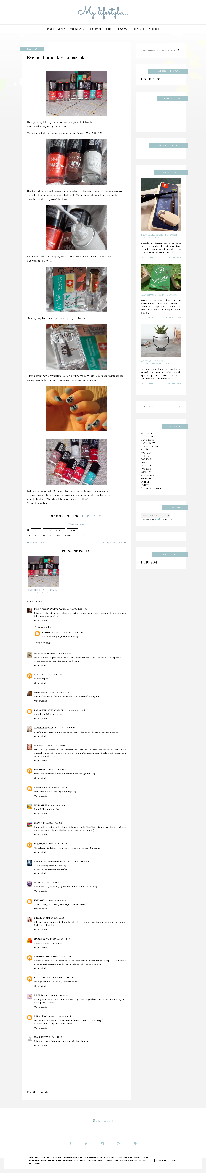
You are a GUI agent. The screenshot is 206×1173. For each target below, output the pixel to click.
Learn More (161, 1161)
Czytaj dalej (147, 257)
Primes (38, 918)
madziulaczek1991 (44, 653)
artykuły (146, 433)
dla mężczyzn (149, 446)
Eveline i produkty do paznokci (43, 591)
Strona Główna (56, 29)
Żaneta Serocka (44, 728)
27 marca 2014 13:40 (52, 674)
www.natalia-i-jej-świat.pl (50, 861)
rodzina (146, 469)
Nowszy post (37, 542)
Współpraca (77, 29)
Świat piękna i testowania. (50, 609)
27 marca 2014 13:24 (66, 653)
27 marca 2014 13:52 (59, 692)
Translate (166, 519)
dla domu (147, 436)
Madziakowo (41, 939)
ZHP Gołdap (41, 1016)
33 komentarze (173, 257)
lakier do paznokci (54, 530)
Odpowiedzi (44, 627)
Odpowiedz (40, 620)
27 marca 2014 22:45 (57, 900)
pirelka (38, 995)
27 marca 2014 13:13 (77, 609)
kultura (146, 453)
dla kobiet (148, 443)
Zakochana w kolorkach (49, 710)
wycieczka (147, 475)
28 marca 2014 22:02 (61, 939)
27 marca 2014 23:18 (53, 918)
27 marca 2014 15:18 (65, 728)
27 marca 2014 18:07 (53, 823)
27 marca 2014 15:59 (56, 769)
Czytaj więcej (147, 318)
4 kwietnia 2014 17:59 (50, 1037)
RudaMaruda (41, 956)
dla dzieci (147, 440)
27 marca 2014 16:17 (59, 787)
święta (145, 485)
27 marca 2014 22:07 (55, 882)
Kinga (37, 674)
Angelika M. (41, 787)
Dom (109, 29)
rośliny (146, 472)
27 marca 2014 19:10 (56, 844)
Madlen (38, 882)
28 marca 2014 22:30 (61, 956)
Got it (173, 1161)
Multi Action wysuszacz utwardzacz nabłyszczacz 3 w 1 (57, 536)
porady (145, 462)
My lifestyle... (103, 12)
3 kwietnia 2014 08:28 (56, 995)
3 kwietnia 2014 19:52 (60, 1016)
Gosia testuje (42, 977)
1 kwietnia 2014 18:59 (63, 977)
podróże (154, 29)
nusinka (39, 745)
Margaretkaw (50, 632)
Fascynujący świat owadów (159, 294)
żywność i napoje (151, 488)
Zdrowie (139, 29)
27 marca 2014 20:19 (78, 861)
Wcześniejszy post (113, 542)
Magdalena (41, 692)
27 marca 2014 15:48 (54, 745)
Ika (36, 1037)
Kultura (123, 29)
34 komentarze (173, 383)
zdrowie (146, 478)
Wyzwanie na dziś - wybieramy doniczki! (155, 362)
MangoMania (41, 805)
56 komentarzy (173, 318)
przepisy (146, 465)
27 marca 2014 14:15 (75, 710)
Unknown (39, 769)
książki (145, 449)
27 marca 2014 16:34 (60, 805)
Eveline (36, 530)
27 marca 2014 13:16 (73, 632)
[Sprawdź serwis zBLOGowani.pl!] (103, 1121)
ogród (145, 456)
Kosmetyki (95, 29)
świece (145, 482)
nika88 (38, 823)
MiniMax (72, 530)
